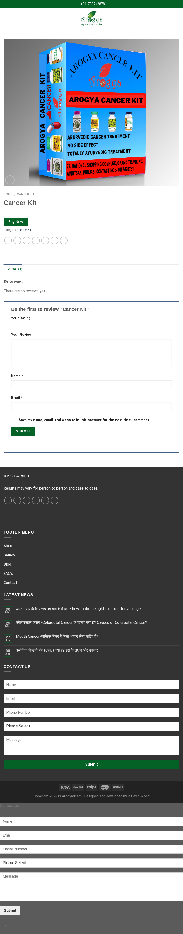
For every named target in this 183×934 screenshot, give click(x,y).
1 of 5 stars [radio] (17, 325)
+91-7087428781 (93, 4)
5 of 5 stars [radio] (120, 325)
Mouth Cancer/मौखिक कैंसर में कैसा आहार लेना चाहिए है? (57, 636)
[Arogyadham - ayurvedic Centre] (91, 18)
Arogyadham (72, 796)
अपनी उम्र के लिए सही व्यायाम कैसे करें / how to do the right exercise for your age (78, 608)
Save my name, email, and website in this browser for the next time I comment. (84, 420)
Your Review (21, 335)
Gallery (9, 555)
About (9, 546)
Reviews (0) (13, 269)
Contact (10, 582)
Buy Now (15, 222)
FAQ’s (8, 573)
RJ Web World (139, 796)
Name (17, 376)
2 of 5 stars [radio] (38, 325)
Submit (91, 764)
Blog (7, 564)
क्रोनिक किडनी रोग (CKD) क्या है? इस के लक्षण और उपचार (57, 650)
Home (8, 194)
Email (17, 398)
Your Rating (21, 318)
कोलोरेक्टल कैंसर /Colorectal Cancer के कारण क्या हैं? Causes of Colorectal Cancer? (81, 622)
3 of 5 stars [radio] (63, 325)
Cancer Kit (26, 194)
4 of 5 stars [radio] (90, 325)
